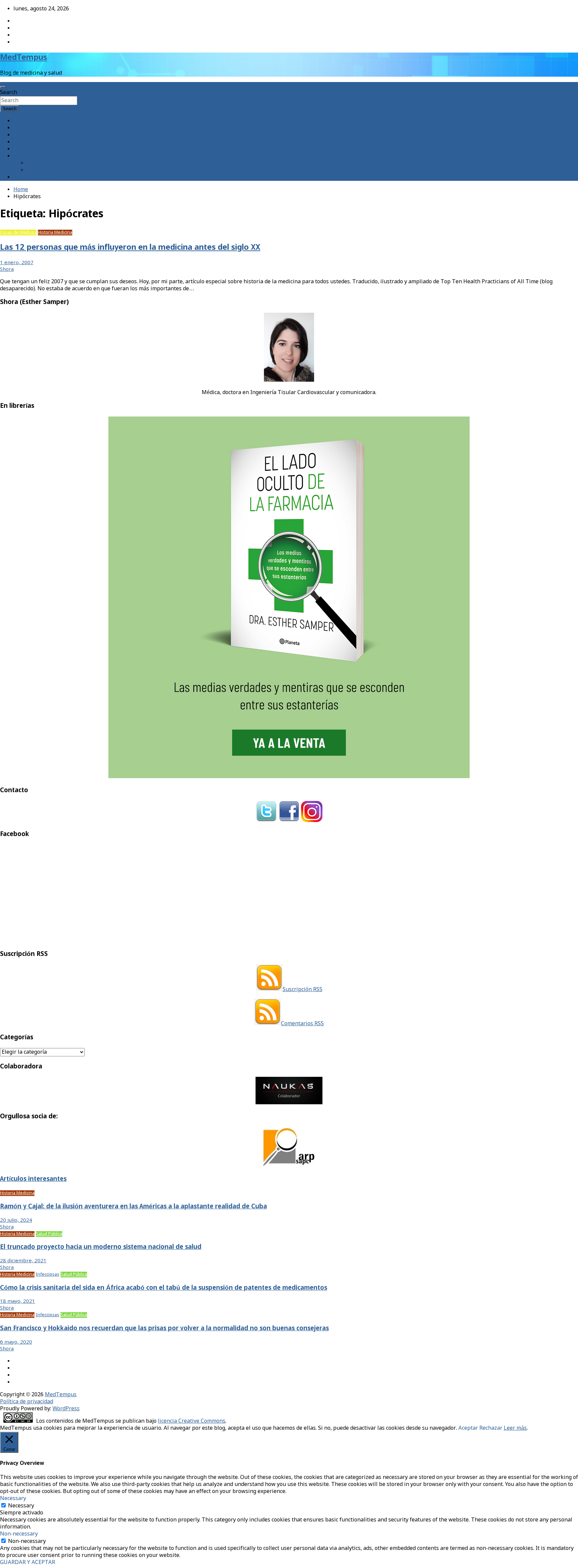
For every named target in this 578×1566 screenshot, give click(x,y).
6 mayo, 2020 (16, 1342)
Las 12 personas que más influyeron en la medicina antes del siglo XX (130, 247)
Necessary (21, 1505)
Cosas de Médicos (18, 232)
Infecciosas (47, 1274)
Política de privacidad (26, 1401)
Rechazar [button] (490, 1428)
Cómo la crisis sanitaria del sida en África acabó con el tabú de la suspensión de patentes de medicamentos (163, 1288)
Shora (7, 269)
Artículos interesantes (33, 1179)
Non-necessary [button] (19, 1534)
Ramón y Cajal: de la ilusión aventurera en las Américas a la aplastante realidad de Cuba (133, 1207)
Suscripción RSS (302, 989)
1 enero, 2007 (16, 262)
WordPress (66, 1408)
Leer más (515, 1428)
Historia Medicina (55, 232)
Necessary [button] (13, 1498)
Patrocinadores (46, 163)
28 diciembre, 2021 (23, 1261)
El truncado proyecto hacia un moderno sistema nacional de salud (100, 1247)
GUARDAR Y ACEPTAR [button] (27, 1562)
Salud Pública (49, 1234)
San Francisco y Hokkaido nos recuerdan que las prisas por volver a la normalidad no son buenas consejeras (164, 1329)
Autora (22, 128)
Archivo (22, 135)
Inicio (20, 121)
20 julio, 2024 (16, 1220)
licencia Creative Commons (191, 1421)
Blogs (20, 142)
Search (8, 92)
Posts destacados (34, 177)
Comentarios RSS (302, 1023)
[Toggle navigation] (2, 87)
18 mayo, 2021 (17, 1301)
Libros (21, 149)
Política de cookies (50, 170)
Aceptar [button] (468, 1428)
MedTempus (23, 58)
